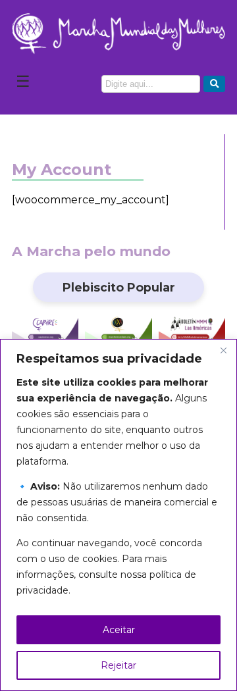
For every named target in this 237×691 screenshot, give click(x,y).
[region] (118, 515)
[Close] (223, 350)
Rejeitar (118, 665)
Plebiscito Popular (119, 287)
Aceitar (119, 630)
